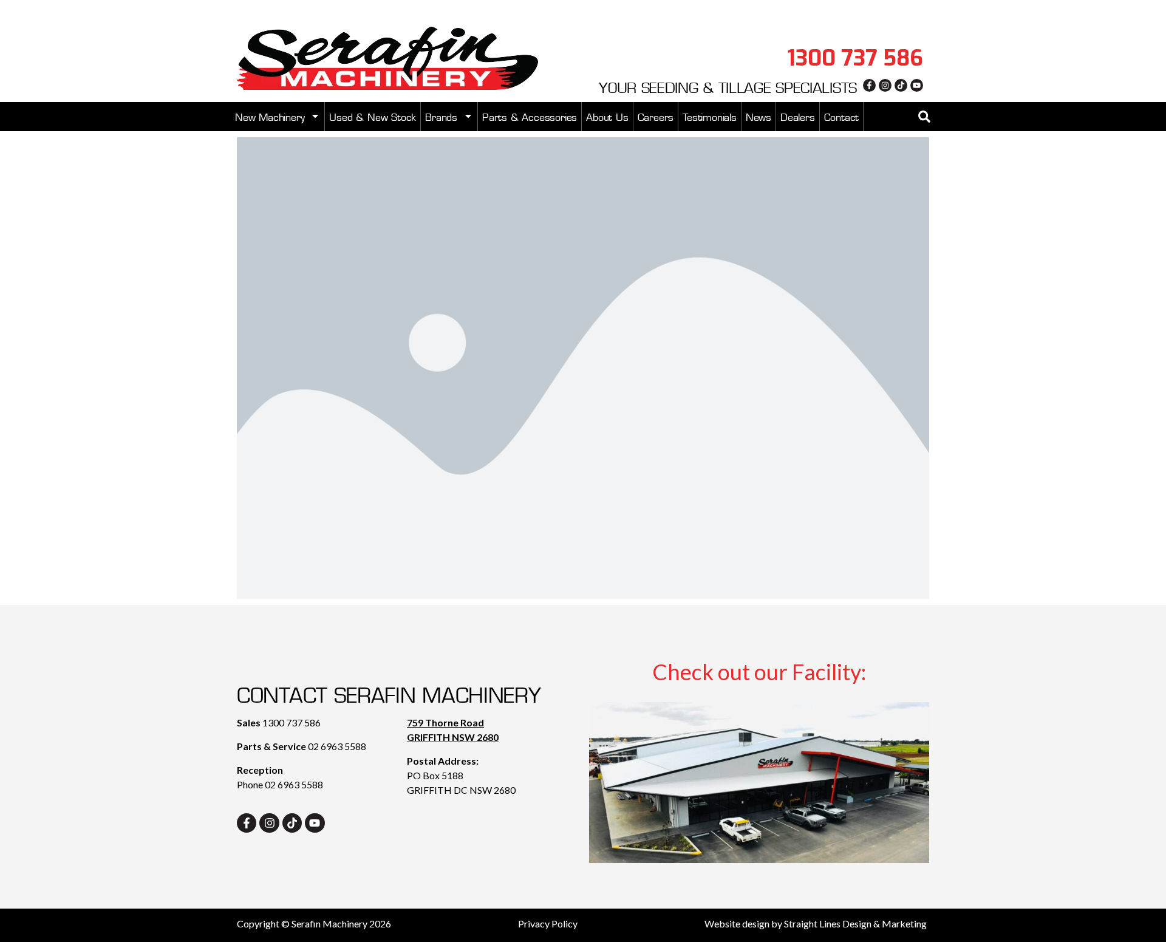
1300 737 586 (291, 722)
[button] (924, 117)
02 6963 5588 (337, 746)
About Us (607, 116)
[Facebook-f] (869, 85)
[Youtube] (916, 85)
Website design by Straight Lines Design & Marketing (815, 923)
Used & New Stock (372, 116)
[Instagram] (885, 85)
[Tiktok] (901, 85)
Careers (656, 116)
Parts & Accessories (529, 116)
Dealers (797, 116)
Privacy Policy (548, 923)
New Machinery (269, 116)
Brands (441, 116)
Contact (841, 116)
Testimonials (710, 116)
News (758, 116)
